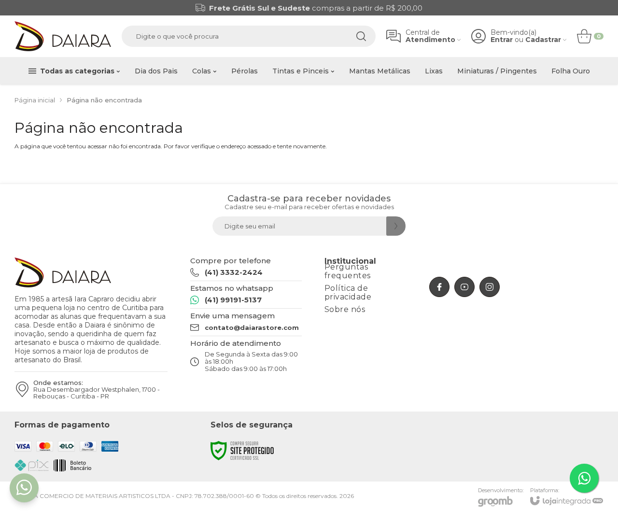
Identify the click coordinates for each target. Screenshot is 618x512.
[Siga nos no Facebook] (439, 287)
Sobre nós (344, 309)
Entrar (502, 39)
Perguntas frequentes (347, 271)
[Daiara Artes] (62, 36)
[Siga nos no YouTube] (464, 287)
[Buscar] (361, 36)
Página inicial (34, 100)
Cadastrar (543, 39)
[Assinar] (396, 226)
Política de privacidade (348, 292)
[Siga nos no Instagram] (489, 287)
